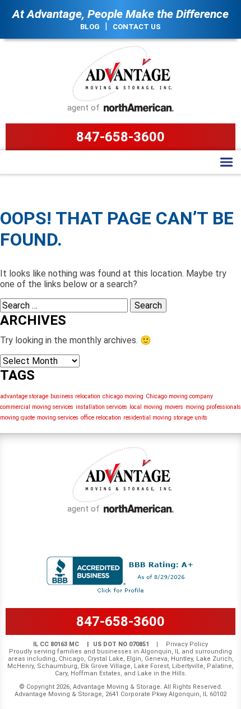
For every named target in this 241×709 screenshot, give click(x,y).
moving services (57, 417)
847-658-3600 (120, 137)
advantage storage (24, 396)
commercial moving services (36, 407)
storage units (190, 417)
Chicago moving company (179, 396)
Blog (90, 26)
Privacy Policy (187, 644)
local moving (146, 407)
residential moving (147, 417)
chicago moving (123, 396)
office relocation (101, 417)
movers (174, 407)
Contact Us (137, 26)
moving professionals (213, 407)
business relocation (75, 396)
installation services (101, 407)
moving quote (17, 417)
